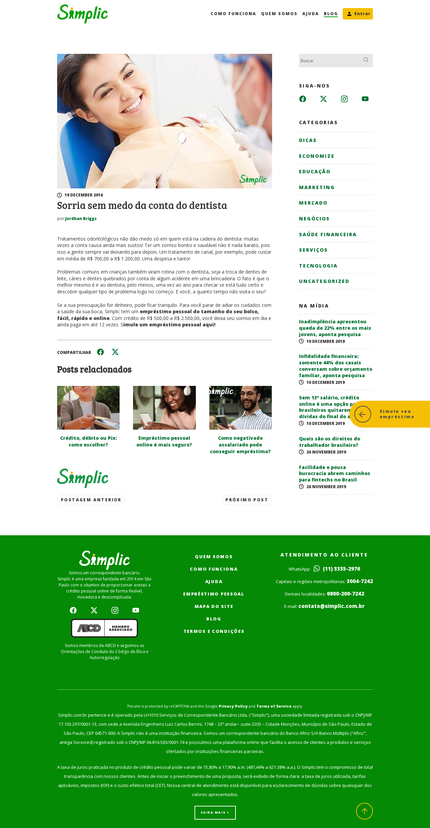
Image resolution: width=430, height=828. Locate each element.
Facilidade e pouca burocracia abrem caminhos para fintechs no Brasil (334, 473)
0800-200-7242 (345, 593)
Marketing (317, 187)
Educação (315, 171)
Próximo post (246, 500)
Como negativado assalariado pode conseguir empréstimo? (240, 445)
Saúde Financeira (328, 234)
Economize (317, 156)
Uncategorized (324, 281)
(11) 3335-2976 (340, 568)
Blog (331, 13)
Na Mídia (314, 306)
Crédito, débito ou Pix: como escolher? (88, 441)
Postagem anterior (91, 500)
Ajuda (310, 13)
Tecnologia (318, 265)
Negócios (314, 218)
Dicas (308, 140)
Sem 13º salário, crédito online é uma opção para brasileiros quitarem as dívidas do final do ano (330, 407)
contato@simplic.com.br (331, 606)
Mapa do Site (214, 606)
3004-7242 (360, 581)
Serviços (313, 250)
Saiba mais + (215, 812)
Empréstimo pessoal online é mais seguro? (164, 441)
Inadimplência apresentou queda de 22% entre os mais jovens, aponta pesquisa (335, 328)
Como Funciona (233, 13)
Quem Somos (279, 13)
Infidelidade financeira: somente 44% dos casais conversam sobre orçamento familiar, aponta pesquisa (335, 366)
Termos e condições (214, 631)
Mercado (313, 203)
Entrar (362, 13)
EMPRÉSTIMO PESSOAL (214, 594)
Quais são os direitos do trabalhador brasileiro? (329, 442)
